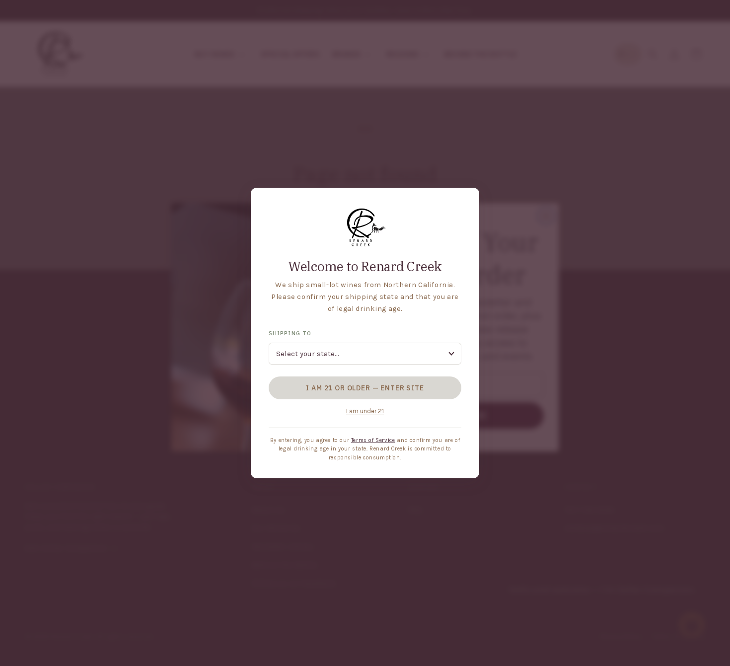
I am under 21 (365, 411)
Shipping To (290, 333)
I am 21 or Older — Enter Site (365, 387)
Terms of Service (373, 440)
